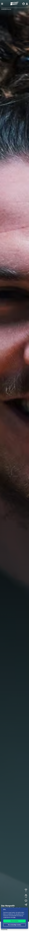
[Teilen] (26, 905)
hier (14, 917)
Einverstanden (14, 921)
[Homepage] (15, 3)
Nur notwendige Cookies (14, 924)
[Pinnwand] (26, 900)
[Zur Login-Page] (27, 3)
